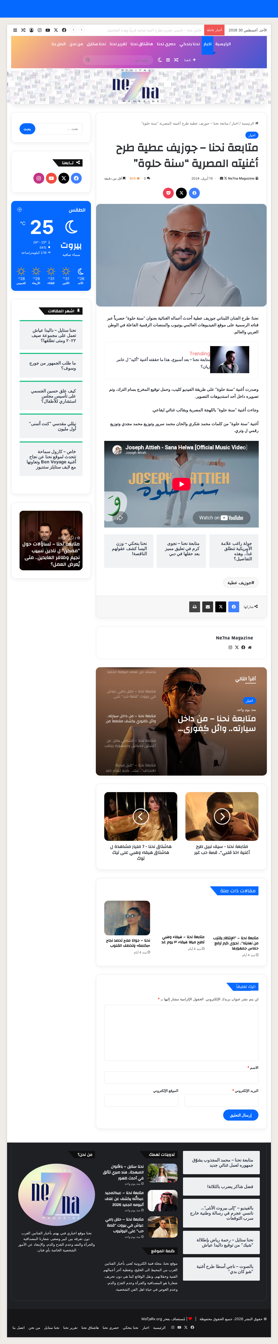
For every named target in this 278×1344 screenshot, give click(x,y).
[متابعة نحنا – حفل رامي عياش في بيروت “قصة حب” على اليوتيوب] (163, 1227)
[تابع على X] (225, 178)
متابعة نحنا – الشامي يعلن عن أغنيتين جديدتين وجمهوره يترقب (212, 724)
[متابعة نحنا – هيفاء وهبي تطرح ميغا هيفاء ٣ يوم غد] (181, 916)
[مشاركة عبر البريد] (207, 606)
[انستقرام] (230, 647)
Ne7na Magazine (241, 178)
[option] (181, 721)
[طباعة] (194, 606)
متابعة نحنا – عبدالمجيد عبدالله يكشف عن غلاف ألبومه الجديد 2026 (124, 1198)
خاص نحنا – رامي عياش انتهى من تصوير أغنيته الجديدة (160, 30)
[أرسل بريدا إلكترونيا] (221, 178)
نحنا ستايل (96, 43)
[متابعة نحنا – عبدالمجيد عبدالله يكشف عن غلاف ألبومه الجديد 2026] (163, 1200)
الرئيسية (223, 43)
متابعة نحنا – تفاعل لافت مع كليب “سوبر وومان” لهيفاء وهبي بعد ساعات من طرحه (53, 554)
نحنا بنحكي (189, 43)
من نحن (76, 43)
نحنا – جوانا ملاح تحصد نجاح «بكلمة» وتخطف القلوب (128, 943)
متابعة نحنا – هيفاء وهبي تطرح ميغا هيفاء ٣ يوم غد (183, 939)
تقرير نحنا (118, 43)
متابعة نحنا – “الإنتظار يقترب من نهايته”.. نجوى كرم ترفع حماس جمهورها (235, 943)
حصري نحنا (166, 43)
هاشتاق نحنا (142, 43)
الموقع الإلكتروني (165, 1090)
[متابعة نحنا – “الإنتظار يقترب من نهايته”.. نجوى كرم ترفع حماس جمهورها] (236, 917)
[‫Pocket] (168, 193)
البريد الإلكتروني (245, 1090)
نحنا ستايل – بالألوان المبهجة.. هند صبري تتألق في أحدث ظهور (123, 1172)
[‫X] (181, 193)
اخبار (207, 43)
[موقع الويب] (250, 647)
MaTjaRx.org (151, 1319)
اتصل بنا (59, 43)
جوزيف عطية (239, 582)
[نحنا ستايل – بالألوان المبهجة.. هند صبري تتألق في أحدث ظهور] (163, 1173)
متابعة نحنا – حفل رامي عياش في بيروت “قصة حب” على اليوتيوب (124, 1225)
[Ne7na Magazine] (139, 86)
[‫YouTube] (51, 178)
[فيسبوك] (194, 193)
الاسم (252, 1067)
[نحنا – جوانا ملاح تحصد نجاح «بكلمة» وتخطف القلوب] (127, 918)
